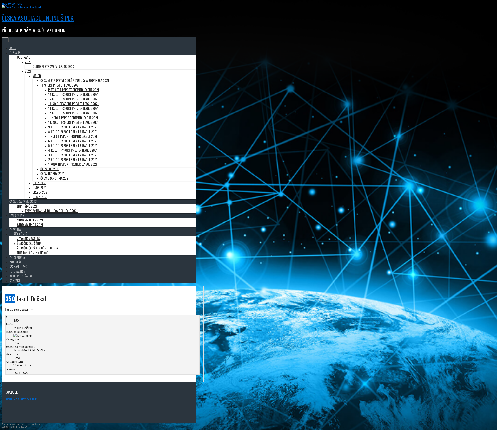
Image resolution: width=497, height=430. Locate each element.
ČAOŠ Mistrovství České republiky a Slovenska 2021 (74, 80)
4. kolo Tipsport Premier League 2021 (72, 150)
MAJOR (37, 76)
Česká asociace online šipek (38, 17)
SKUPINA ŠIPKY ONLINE (21, 399)
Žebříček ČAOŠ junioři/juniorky (37, 248)
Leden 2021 (39, 183)
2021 (28, 71)
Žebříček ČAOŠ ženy (29, 243)
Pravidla (15, 229)
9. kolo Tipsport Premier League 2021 (72, 127)
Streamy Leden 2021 (30, 220)
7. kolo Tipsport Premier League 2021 (72, 136)
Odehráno (23, 57)
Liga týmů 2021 (27, 206)
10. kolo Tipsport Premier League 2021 (73, 122)
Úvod (12, 48)
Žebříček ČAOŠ (18, 234)
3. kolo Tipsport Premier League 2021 (72, 155)
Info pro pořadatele (22, 276)
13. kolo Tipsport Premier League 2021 (73, 108)
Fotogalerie (17, 271)
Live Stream (16, 215)
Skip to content (12, 3)
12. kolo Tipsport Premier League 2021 (73, 113)
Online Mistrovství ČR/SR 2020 (53, 66)
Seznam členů (18, 266)
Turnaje (14, 52)
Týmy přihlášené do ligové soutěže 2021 (51, 211)
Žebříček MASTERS (28, 238)
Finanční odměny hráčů (32, 252)
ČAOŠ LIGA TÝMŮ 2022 (23, 201)
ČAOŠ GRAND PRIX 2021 (54, 178)
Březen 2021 (40, 192)
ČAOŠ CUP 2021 (49, 169)
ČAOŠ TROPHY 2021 (52, 173)
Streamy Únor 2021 (30, 224)
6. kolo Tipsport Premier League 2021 (72, 141)
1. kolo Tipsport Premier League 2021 (72, 164)
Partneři (15, 262)
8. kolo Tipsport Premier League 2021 (72, 131)
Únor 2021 (39, 187)
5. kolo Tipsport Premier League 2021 (72, 145)
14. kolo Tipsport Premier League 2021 (73, 103)
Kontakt (14, 280)
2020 (28, 62)
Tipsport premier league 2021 (60, 85)
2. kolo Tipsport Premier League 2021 (72, 159)
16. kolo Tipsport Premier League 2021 (73, 94)
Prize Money (17, 257)
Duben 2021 (40, 197)
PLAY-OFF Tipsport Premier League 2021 (73, 89)
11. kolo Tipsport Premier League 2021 (73, 117)
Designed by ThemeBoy (15, 427)
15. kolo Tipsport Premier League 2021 (73, 99)
